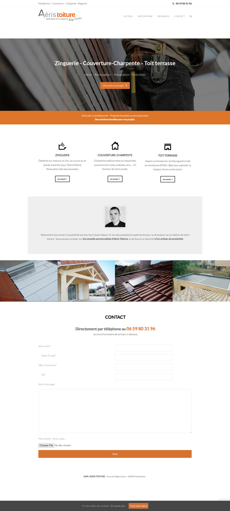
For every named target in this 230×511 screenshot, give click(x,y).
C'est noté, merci (138, 505)
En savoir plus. (118, 505)
